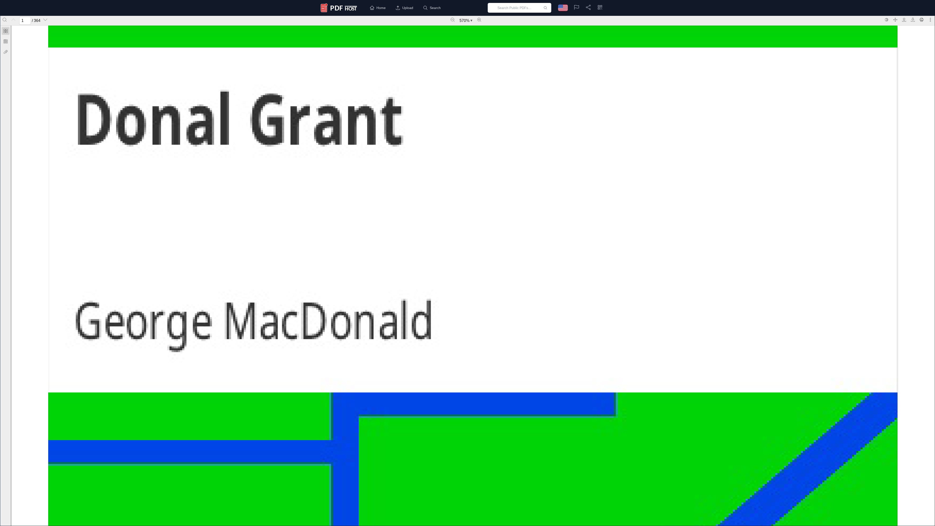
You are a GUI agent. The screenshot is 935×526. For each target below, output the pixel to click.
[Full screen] (895, 20)
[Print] (922, 20)
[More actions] (930, 20)
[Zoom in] (479, 20)
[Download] (913, 20)
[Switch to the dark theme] (886, 20)
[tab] (5, 32)
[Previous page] (13, 20)
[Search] (5, 20)
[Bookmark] (5, 41)
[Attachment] (5, 52)
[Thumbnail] (5, 31)
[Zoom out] (453, 20)
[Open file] (904, 20)
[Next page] (45, 20)
